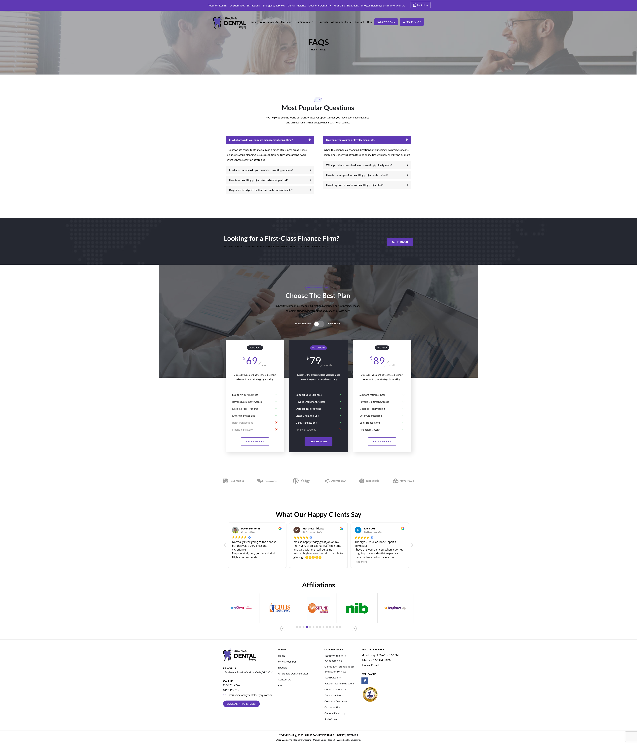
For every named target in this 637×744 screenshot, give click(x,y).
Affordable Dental (341, 21)
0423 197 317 (413, 21)
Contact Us (284, 679)
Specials (323, 21)
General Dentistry (334, 713)
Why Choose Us (269, 21)
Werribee (342, 739)
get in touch (400, 241)
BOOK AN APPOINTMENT (241, 704)
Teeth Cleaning (332, 677)
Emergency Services (273, 5)
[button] (412, 546)
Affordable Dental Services (293, 673)
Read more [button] (299, 561)
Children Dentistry (335, 689)
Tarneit (331, 739)
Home (253, 21)
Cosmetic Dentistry (320, 5)
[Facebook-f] (364, 680)
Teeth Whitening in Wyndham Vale (335, 658)
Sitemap (352, 735)
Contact (359, 21)
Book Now (422, 5)
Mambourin (354, 739)
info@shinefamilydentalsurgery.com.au (383, 5)
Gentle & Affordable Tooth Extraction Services (339, 669)
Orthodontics (332, 707)
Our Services (302, 21)
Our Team (286, 21)
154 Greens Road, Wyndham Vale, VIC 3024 (248, 672)
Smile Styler (331, 719)
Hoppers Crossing (302, 739)
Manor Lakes (319, 739)
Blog (369, 21)
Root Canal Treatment (346, 5)
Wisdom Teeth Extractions (245, 5)
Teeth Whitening (217, 5)
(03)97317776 (387, 21)
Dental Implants (296, 5)
